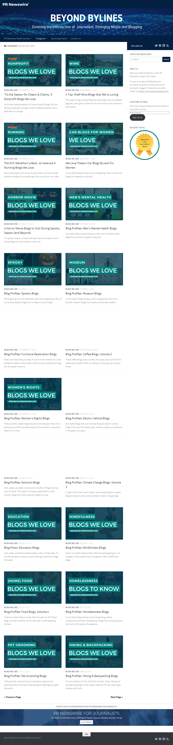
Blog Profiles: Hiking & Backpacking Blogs (92, 676)
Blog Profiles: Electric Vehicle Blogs (88, 418)
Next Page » (117, 697)
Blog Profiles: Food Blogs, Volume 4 (26, 612)
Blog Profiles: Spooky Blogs (21, 293)
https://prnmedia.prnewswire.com (154, 91)
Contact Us (76, 38)
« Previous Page (12, 697)
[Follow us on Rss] (167, 45)
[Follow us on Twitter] (156, 45)
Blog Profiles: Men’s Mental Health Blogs (91, 228)
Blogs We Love (11, 90)
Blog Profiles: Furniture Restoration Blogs (30, 354)
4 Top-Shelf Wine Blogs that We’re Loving (92, 94)
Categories (40, 38)
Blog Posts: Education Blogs (21, 547)
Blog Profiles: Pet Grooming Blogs (25, 676)
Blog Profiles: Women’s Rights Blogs (27, 418)
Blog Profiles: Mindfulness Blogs (86, 547)
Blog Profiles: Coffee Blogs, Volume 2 (89, 354)
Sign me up (137, 117)
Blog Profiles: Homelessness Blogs (87, 612)
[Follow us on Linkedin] (163, 45)
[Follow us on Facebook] (160, 45)
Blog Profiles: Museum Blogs (84, 293)
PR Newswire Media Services (17, 38)
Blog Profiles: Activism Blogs (22, 482)
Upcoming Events (59, 38)
